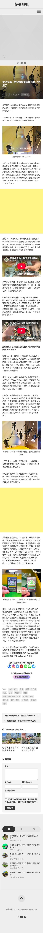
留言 (7, 766)
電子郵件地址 (27, 782)
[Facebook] (9, 666)
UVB (16, 689)
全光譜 (33, 689)
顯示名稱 (8, 782)
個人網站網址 (10, 791)
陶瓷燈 (33, 700)
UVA (10, 689)
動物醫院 (17, 693)
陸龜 (5, 704)
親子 (17, 700)
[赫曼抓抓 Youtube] (21, 63)
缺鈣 (31, 696)
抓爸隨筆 (25, 94)
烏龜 (19, 696)
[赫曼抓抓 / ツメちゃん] (18, 63)
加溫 (5, 693)
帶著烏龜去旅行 (9, 696)
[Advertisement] (21, 37)
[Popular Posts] (21, 829)
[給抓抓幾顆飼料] (25, 63)
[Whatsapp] (25, 666)
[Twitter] (17, 666)
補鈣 (12, 700)
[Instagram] (13, 666)
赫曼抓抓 (21, 4)
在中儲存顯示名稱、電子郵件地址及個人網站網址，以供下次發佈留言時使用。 (21, 800)
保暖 (21, 689)
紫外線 (25, 696)
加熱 (10, 693)
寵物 (25, 693)
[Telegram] (33, 666)
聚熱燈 (5, 700)
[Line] (29, 666)
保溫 (27, 689)
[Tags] (34, 829)
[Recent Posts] (8, 829)
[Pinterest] (21, 666)
